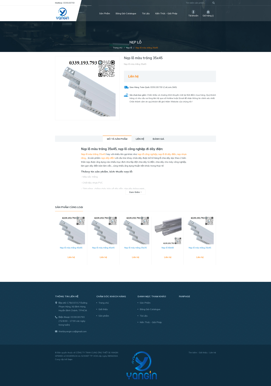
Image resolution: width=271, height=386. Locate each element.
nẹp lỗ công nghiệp (147, 154)
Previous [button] (57, 243)
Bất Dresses (11, 36)
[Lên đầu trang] (263, 372)
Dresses (9, 32)
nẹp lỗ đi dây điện (167, 154)
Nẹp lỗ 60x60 (168, 247)
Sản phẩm (104, 315)
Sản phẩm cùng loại (69, 207)
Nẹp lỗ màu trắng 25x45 (200, 247)
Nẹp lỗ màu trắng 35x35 (135, 247)
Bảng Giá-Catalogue (150, 309)
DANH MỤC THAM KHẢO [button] (152, 296)
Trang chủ (104, 302)
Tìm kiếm (193, 352)
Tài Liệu (143, 315)
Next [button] (214, 243)
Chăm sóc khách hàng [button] (111, 296)
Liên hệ (212, 352)
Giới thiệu (103, 309)
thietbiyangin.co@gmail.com (73, 331)
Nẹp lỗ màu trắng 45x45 (103, 247)
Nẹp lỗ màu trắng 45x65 (71, 247)
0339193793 (69, 3)
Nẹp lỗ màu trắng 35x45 (93, 154)
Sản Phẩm (145, 302)
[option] (71, 243)
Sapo (70, 359)
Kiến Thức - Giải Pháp (151, 322)
